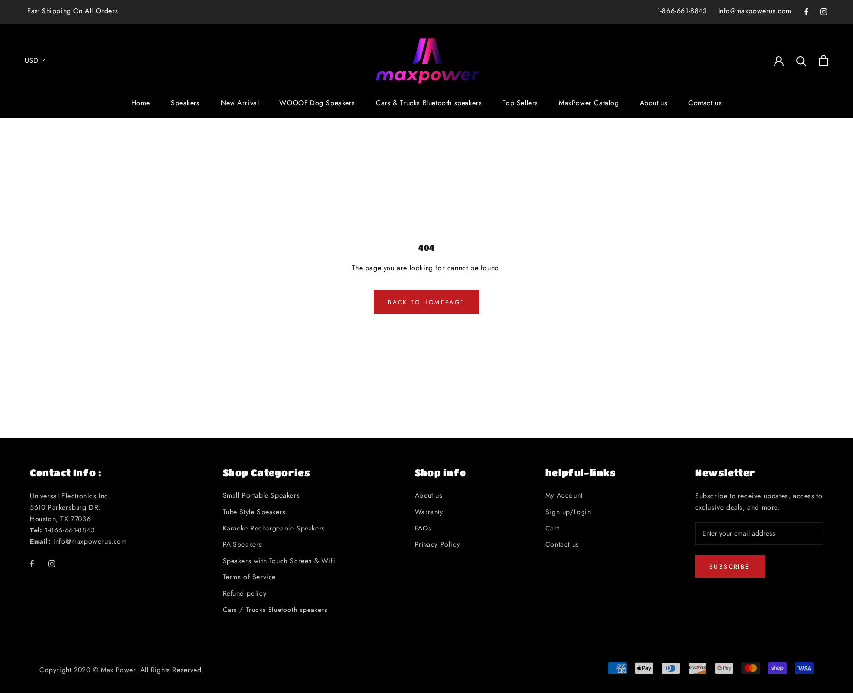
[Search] (801, 60)
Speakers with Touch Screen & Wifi (279, 561)
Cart (552, 528)
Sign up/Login (568, 512)
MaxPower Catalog (589, 103)
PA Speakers (243, 544)
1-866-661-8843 (682, 11)
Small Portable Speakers (261, 495)
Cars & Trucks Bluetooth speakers (429, 103)
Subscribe (729, 566)
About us (654, 103)
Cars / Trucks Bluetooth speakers (275, 609)
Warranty (429, 512)
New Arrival (240, 103)
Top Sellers (520, 103)
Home (140, 103)
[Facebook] (806, 11)
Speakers (185, 103)
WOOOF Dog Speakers (317, 103)
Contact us (705, 103)
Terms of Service (249, 577)
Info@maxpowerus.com (755, 11)
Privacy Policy (437, 544)
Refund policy (245, 593)
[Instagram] (823, 11)
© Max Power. (115, 670)
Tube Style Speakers (254, 512)
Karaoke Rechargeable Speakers (274, 528)
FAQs (423, 528)
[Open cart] (823, 60)
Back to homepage (426, 302)
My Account (563, 495)
